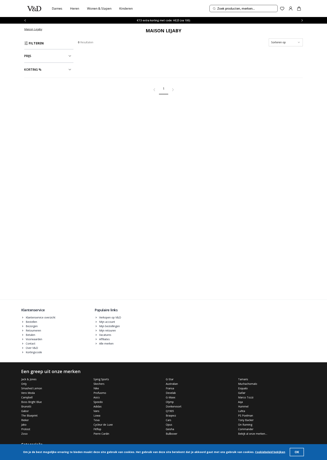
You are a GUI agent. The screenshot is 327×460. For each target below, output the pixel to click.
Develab (171, 393)
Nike (96, 388)
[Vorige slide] (25, 20)
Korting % (32, 69)
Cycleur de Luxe (103, 424)
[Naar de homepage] (34, 8)
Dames (57, 8)
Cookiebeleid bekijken (270, 452)
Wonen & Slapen (99, 8)
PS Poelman (245, 415)
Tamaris (243, 379)
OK (297, 452)
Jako (23, 424)
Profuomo (99, 393)
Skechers (98, 384)
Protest (25, 429)
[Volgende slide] (302, 20)
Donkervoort (173, 406)
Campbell (27, 397)
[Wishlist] (282, 8)
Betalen (30, 335)
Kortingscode (34, 352)
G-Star (170, 379)
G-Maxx (170, 397)
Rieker (25, 420)
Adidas (97, 406)
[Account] (290, 8)
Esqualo (243, 388)
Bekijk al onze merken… (252, 433)
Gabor (25, 411)
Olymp (170, 402)
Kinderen (126, 8)
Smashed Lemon (31, 388)
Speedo (98, 402)
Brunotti (26, 406)
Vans (96, 411)
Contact (30, 343)
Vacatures (105, 335)
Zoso (24, 433)
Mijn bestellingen (109, 326)
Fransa (170, 388)
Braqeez (171, 415)
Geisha (170, 429)
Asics (96, 397)
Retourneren (33, 330)
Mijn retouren (107, 330)
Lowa (96, 415)
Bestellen (31, 322)
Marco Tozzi (245, 397)
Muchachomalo (247, 384)
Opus (169, 424)
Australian (172, 384)
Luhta (241, 411)
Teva (96, 420)
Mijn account (107, 322)
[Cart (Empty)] (299, 8)
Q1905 (170, 411)
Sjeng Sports (101, 379)
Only (24, 384)
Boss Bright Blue (31, 402)
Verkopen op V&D (110, 317)
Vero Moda (28, 393)
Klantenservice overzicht (40, 317)
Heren (74, 8)
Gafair (241, 393)
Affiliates (104, 339)
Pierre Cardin (101, 433)
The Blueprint (29, 415)
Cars (168, 420)
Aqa (240, 402)
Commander (245, 429)
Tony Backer (246, 420)
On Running (245, 424)
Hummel (243, 406)
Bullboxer (171, 433)
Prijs (27, 56)
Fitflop (97, 429)
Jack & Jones (29, 379)
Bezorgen (32, 326)
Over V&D (32, 348)
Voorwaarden (34, 339)
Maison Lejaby (33, 29)
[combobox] (243, 8)
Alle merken (106, 343)
